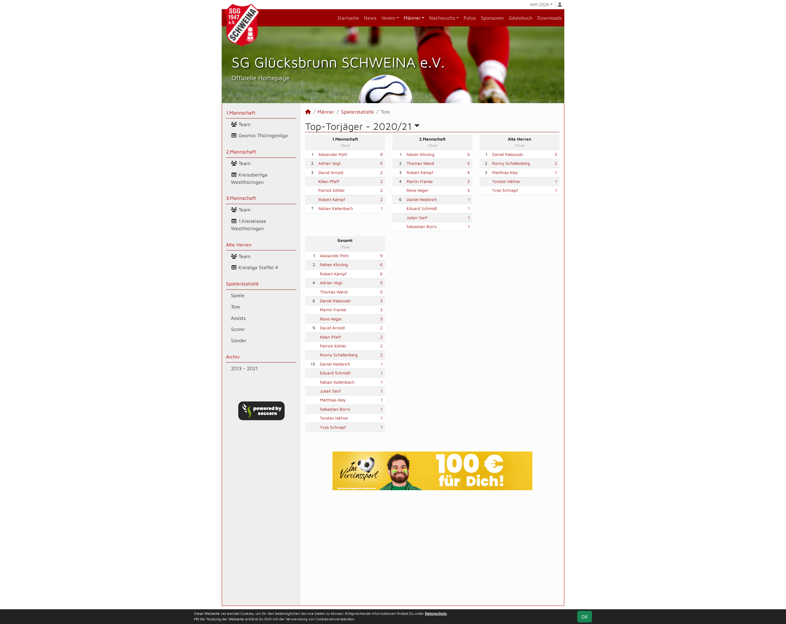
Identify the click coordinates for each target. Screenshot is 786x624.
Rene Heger (417, 190)
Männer (412, 18)
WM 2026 (539, 4)
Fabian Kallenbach (335, 208)
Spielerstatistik (242, 283)
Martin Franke (420, 181)
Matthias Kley (505, 172)
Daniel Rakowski (507, 154)
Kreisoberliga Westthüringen (249, 178)
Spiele (237, 295)
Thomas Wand (420, 163)
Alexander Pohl (332, 154)
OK (584, 616)
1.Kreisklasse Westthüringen (248, 224)
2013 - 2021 (244, 368)
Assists (238, 318)
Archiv (233, 356)
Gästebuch (520, 18)
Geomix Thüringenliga (262, 135)
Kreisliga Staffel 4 (257, 267)
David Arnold (330, 172)
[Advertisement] (432, 548)
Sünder (239, 340)
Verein (388, 18)
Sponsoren (492, 18)
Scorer (238, 329)
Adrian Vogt (329, 163)
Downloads (549, 18)
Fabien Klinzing (420, 154)
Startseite (348, 18)
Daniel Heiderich (422, 199)
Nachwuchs (442, 18)
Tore (235, 306)
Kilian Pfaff (328, 181)
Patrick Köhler (331, 190)
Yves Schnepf (505, 190)
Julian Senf (417, 217)
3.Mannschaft (241, 198)
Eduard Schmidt (422, 208)
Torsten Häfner (506, 181)
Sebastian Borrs (422, 226)
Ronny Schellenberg (511, 163)
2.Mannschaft (241, 151)
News (370, 18)
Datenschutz (436, 613)
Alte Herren (238, 244)
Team (244, 124)
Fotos (470, 18)
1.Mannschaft (240, 112)
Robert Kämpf (331, 199)
